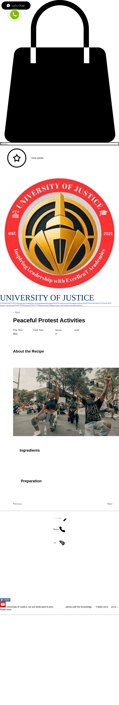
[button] (59, 71)
